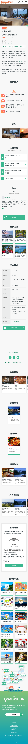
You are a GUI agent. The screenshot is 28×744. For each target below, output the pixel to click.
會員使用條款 (14, 729)
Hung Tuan (7, 197)
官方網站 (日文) (15, 321)
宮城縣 (20, 362)
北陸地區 (15, 673)
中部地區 (16, 682)
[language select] (19, 2)
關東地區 (20, 679)
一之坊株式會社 (10, 43)
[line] (18, 357)
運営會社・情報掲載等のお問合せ (14, 735)
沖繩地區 (6, 670)
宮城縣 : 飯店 (14, 364)
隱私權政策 (14, 732)
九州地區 (4, 683)
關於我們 (14, 722)
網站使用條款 (14, 725)
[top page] (5, 362)
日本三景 (20, 61)
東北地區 (15, 362)
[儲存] (27, 26)
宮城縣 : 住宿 (7, 364)
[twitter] (14, 357)
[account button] (22, 2)
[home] (7, 2)
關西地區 (12, 675)
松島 (23, 51)
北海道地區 (21, 666)
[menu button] (25, 2)
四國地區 (10, 682)
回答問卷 (14, 565)
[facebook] (10, 357)
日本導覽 (9, 362)
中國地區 (5, 676)
